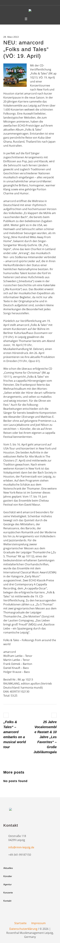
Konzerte (8, 892)
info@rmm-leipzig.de (21, 847)
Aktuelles (8, 868)
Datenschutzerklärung (23, 929)
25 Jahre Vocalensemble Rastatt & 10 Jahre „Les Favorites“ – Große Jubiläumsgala (45, 737)
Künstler (7, 876)
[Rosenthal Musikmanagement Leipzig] (30, 11)
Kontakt (7, 900)
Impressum (38, 923)
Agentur (7, 884)
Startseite (20, 923)
